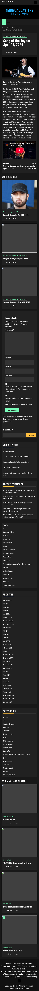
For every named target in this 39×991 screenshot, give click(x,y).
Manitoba (6, 536)
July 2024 (6, 672)
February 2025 (8, 648)
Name (8, 358)
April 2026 (6, 614)
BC (4, 528)
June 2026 (6, 607)
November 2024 (8, 658)
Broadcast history (9, 532)
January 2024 (7, 692)
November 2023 (8, 699)
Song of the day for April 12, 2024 (11, 166)
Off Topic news (8, 553)
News (5, 546)
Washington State (9, 585)
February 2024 (8, 688)
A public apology (8, 451)
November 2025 (8, 621)
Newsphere (14, 989)
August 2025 (7, 628)
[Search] (35, 22)
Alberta (5, 525)
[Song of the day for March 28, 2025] (19, 281)
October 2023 (7, 702)
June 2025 (6, 634)
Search (8, 429)
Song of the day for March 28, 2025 (16, 302)
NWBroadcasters (19, 10)
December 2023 (8, 695)
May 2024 (6, 678)
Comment (9, 330)
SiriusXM (6, 575)
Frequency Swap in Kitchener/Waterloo (16, 462)
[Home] (4, 21)
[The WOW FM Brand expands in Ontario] (19, 842)
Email (8, 367)
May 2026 (6, 611)
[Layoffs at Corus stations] (19, 929)
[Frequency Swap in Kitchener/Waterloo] (19, 886)
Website (8, 375)
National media (8, 543)
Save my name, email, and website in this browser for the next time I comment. (19, 389)
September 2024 (8, 665)
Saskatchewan (8, 571)
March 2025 (7, 644)
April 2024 (6, 682)
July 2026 (6, 604)
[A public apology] (19, 798)
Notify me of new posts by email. (19, 405)
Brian (15, 52)
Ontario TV (6, 561)
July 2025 (6, 631)
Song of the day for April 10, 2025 (15, 215)
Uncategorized (8, 578)
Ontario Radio (7, 557)
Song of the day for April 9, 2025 (15, 258)
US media (6, 582)
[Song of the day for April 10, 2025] (19, 194)
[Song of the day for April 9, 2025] (19, 238)
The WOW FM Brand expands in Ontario (16, 456)
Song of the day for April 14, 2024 (28, 166)
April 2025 (6, 641)
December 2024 (8, 655)
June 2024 (6, 675)
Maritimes (6, 539)
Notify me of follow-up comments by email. (19, 399)
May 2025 (6, 638)
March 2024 (7, 685)
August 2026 (7, 600)
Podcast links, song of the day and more (15, 36)
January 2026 (7, 617)
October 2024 (7, 661)
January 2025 (7, 651)
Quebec (5, 568)
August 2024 (7, 668)
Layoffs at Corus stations (11, 467)
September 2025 (8, 624)
